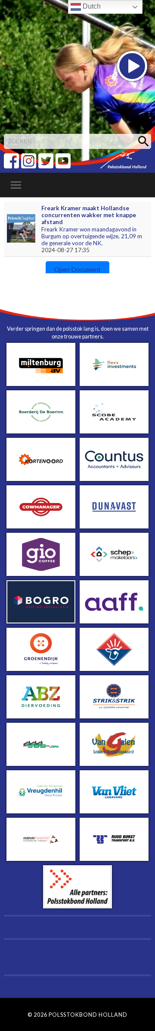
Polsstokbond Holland (88, 1014)
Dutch (91, 6)
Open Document (77, 269)
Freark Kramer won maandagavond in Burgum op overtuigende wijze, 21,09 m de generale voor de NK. (91, 236)
